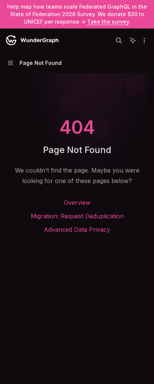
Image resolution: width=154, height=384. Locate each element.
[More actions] (144, 40)
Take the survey (108, 21)
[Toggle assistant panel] (132, 40)
